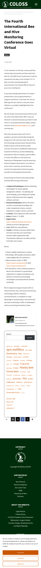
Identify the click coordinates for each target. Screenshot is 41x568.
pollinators (28, 382)
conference (8, 360)
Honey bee (27, 367)
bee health (28, 350)
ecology (29, 360)
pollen (30, 379)
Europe (16, 364)
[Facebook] (22, 419)
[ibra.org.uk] (26, 435)
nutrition (23, 375)
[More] (32, 419)
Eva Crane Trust (20, 488)
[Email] (18, 419)
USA (19, 389)
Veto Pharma (20, 482)
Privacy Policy (20, 514)
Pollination (10, 382)
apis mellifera (15, 349)
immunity (9, 375)
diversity (22, 360)
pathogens (29, 375)
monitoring (16, 375)
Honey (15, 368)
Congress (16, 360)
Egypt (7, 364)
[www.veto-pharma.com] (20, 435)
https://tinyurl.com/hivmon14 (15, 266)
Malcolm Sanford (21, 317)
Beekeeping (11, 353)
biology (9, 357)
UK (16, 389)
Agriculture (9, 346)
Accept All (20, 553)
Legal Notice (20, 511)
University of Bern (20, 493)
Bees (20, 353)
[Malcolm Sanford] (10, 321)
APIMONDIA (24, 346)
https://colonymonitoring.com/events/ (19, 222)
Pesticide (8, 379)
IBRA (29, 372)
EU (11, 364)
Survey (28, 385)
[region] (20, 551)
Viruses (23, 392)
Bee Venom (26, 353)
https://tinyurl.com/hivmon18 (15, 263)
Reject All (20, 564)
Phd (25, 378)
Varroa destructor (13, 392)
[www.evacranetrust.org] (17, 435)
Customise (20, 558)
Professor (17, 385)
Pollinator (19, 382)
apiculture (17, 346)
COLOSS (25, 357)
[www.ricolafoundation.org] (14, 435)
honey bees (12, 371)
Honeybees (23, 372)
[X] (27, 419)
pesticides (17, 379)
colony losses (17, 357)
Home (5, 12)
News (10, 12)
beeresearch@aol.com (23, 125)
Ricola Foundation (20, 485)
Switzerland (10, 389)
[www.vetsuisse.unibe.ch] (23, 435)
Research (23, 385)
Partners (20, 496)
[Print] (13, 419)
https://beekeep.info (20, 320)
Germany (9, 368)
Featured (24, 364)
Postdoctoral (10, 385)
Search (8, 334)
